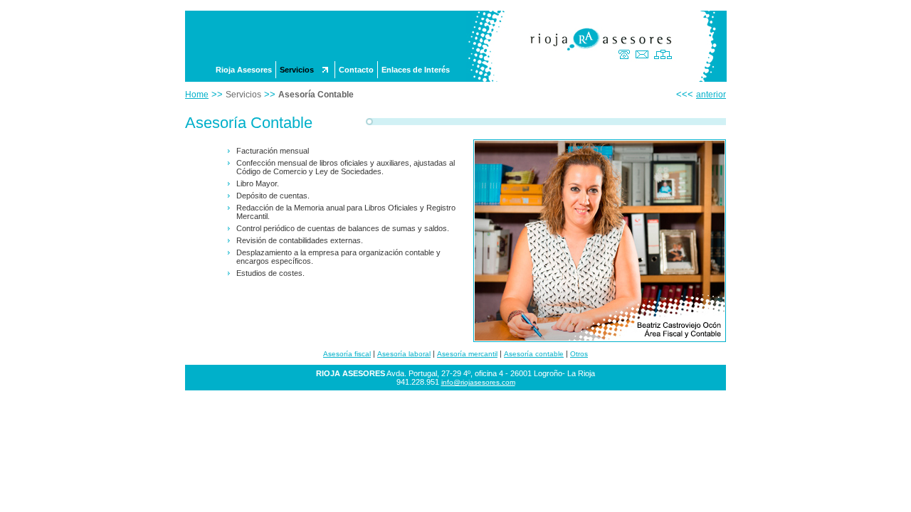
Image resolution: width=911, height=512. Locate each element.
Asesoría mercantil (467, 354)
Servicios (297, 69)
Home (197, 94)
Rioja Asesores (244, 69)
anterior (711, 94)
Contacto (356, 69)
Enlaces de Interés (415, 69)
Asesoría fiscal (347, 354)
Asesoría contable (534, 354)
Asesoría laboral (404, 354)
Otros (579, 354)
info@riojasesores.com (478, 382)
